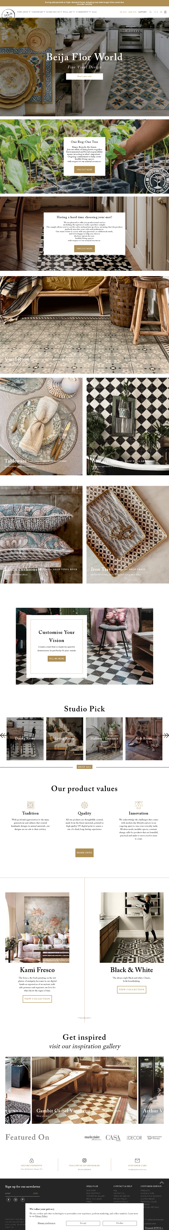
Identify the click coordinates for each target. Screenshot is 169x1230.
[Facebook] (8, 1200)
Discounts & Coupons (151, 1196)
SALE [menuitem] (94, 12)
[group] (25, 738)
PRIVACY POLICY (120, 1199)
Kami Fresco (37, 970)
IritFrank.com (150, 1223)
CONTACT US (119, 1193)
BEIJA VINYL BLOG (94, 1199)
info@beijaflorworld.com (137, 1169)
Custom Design (148, 1199)
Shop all (84, 767)
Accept (83, 1223)
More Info (84, 853)
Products (145, 1190)
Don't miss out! (84, 76)
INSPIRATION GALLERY (95, 1196)
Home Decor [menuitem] (53, 12)
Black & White (131, 970)
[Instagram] (15, 1200)
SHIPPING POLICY (121, 1201)
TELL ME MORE (56, 658)
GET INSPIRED (11, 1111)
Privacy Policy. (41, 1216)
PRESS (89, 1201)
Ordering (145, 1204)
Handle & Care (147, 1193)
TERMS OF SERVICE (122, 1196)
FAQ (115, 1190)
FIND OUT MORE (84, 169)
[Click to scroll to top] (162, 1182)
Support (142, 12)
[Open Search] (150, 12)
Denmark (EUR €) (153, 1228)
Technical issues (149, 1201)
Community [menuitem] (82, 12)
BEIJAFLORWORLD (84, 1169)
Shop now (113, 1111)
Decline (119, 1223)
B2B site (133, 12)
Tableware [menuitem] (37, 12)
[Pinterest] (23, 1200)
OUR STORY (91, 1190)
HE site (123, 12)
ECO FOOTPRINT (93, 1193)
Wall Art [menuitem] (68, 12)
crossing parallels (156, 1219)
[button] (4, 735)
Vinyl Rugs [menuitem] (22, 12)
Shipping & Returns (150, 1207)
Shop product (42, 1116)
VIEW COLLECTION (37, 999)
